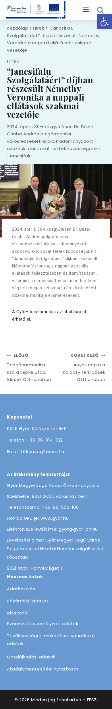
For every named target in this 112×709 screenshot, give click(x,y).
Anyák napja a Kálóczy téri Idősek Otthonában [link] (84, 367)
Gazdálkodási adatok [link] (31, 657)
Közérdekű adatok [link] (28, 601)
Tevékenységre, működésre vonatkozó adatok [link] (51, 639)
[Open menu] (86, 10)
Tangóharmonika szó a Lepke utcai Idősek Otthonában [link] (29, 367)
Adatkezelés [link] (21, 589)
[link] (104, 21)
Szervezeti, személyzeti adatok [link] (42, 624)
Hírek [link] (13, 61)
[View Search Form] (101, 10)
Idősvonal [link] (18, 613)
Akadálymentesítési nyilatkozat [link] (43, 669)
